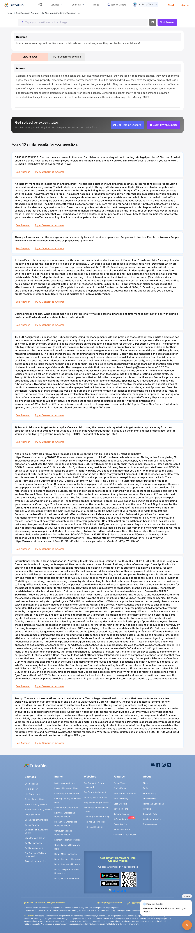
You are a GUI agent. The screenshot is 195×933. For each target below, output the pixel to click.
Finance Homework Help (66, 807)
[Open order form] (1, 10)
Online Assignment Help (36, 820)
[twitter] (169, 764)
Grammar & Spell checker (125, 834)
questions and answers (27, 13)
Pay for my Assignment (95, 792)
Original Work (119, 788)
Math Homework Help (64, 783)
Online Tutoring (32, 825)
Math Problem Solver (35, 838)
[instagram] (164, 764)
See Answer (23, 171)
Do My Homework (33, 843)
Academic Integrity (152, 819)
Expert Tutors (119, 783)
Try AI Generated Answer (49, 171)
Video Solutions (32, 814)
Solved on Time (120, 809)
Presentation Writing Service (38, 809)
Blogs (145, 783)
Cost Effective (120, 804)
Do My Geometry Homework (68, 859)
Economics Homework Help (67, 840)
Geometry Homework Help (96, 816)
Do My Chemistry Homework (68, 864)
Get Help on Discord (129, 124)
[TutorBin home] (13, 5)
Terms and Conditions (153, 804)
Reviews (147, 809)
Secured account (121, 814)
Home (9, 13)
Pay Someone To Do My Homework (36, 854)
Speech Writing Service (36, 804)
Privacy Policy (149, 798)
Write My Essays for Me (95, 797)
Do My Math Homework (65, 854)
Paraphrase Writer (122, 829)
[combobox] (83, 22)
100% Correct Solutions (124, 793)
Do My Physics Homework (66, 878)
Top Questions (150, 824)
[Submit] (21, 22)
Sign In (171, 5)
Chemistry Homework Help (67, 793)
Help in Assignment (93, 827)
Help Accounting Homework (97, 802)
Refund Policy (149, 793)
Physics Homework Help (66, 788)
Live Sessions (31, 784)
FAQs (145, 788)
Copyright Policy (150, 814)
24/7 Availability (120, 798)
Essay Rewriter (120, 824)
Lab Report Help (32, 794)
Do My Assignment (34, 848)
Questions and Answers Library (36, 831)
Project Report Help (34, 799)
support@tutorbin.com (111, 902)
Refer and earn (120, 819)
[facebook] (153, 764)
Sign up (185, 5)
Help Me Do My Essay (94, 822)
